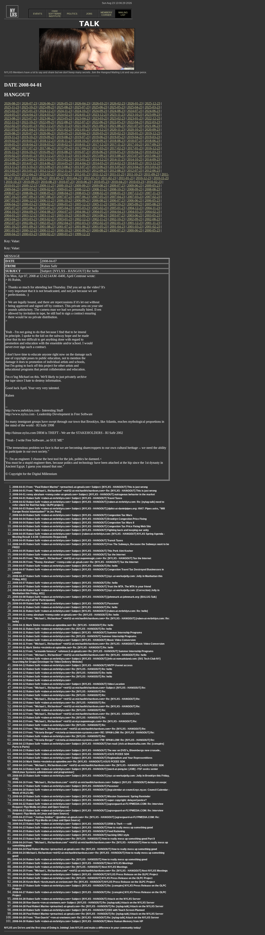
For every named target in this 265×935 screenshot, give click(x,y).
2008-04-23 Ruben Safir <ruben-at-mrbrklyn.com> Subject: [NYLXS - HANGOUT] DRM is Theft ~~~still (71, 823)
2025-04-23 (134, 107)
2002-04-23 (64, 223)
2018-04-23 (29, 144)
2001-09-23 (29, 226)
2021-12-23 (47, 126)
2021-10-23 (82, 126)
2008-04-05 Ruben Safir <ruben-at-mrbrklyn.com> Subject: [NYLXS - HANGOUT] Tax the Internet (68, 554)
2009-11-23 (46, 185)
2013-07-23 (82, 167)
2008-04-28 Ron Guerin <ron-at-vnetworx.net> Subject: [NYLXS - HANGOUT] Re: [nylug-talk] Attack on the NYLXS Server (83, 902)
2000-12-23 (29, 230)
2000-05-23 (152, 230)
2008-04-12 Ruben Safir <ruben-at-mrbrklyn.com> (41, 680)
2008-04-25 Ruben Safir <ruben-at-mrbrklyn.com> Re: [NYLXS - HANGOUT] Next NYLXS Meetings (70, 867)
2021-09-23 (99, 126)
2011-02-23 (108, 178)
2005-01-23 (117, 208)
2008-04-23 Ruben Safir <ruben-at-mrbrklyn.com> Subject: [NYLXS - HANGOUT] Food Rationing (68, 831)
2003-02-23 (47, 219)
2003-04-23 (11, 219)
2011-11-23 (117, 174)
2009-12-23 (29, 185)
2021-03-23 (47, 129)
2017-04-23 (82, 148)
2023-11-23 (117, 114)
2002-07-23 (11, 223)
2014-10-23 (134, 159)
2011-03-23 (91, 178)
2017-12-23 (99, 144)
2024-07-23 (134, 111)
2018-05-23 (11, 144)
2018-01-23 (82, 144)
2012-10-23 (82, 170)
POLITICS (72, 13)
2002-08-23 (152, 219)
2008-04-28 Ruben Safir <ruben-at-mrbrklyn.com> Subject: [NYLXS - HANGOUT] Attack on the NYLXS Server (76, 898)
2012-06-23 (152, 170)
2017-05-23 (64, 148)
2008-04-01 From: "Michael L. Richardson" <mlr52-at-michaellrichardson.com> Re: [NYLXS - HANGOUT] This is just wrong (84, 490)
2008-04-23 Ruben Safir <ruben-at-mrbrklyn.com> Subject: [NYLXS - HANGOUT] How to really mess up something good (82, 827)
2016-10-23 (29, 152)
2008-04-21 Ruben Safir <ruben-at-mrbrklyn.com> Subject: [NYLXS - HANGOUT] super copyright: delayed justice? (79, 800)
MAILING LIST (123, 13)
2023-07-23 (29, 118)
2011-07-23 (21, 178)
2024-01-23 (82, 114)
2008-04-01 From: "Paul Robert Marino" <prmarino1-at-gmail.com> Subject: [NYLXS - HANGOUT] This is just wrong (80, 487)
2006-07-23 (117, 200)
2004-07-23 (64, 211)
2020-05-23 (64, 133)
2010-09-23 (31, 182)
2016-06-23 (99, 152)
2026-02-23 (117, 103)
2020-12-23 (99, 129)
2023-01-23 (135, 118)
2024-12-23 (47, 111)
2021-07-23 (134, 126)
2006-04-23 (11, 204)
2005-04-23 (64, 208)
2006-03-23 (29, 204)
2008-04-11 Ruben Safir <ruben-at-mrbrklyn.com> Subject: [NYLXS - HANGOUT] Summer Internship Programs (77, 632)
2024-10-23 (82, 111)
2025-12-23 (152, 103)
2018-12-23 (47, 140)
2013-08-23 (64, 167)
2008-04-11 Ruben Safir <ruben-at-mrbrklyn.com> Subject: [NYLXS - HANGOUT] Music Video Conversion (74, 640)
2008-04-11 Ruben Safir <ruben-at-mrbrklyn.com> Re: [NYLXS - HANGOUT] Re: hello (62, 628)
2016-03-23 (152, 152)
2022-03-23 (152, 122)
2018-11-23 (64, 140)
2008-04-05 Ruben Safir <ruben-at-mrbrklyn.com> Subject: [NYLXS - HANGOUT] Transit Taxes (67, 540)
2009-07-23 (117, 185)
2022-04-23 (134, 122)
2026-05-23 (64, 103)
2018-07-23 (134, 140)
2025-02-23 (11, 111)
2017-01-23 (135, 148)
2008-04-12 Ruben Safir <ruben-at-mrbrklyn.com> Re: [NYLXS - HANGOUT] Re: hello (62, 669)
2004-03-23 (135, 211)
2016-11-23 (11, 152)
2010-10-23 (13, 182)
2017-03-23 (99, 148)
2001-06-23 (82, 226)
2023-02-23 (117, 118)
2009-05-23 (152, 185)
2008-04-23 (64, 193)
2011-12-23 (99, 174)
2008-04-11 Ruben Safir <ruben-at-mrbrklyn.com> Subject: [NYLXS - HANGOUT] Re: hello (64, 607)
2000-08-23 (99, 230)
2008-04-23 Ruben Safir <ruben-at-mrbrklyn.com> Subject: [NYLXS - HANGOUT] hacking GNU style (70, 835)
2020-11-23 (117, 129)
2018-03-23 (47, 144)
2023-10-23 (134, 114)
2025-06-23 (99, 107)
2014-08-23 (11, 163)
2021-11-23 (64, 126)
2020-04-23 (82, 133)
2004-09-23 (29, 211)
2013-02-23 (11, 170)
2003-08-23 (99, 215)
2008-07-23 (11, 193)
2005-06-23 (29, 208)
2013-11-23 (11, 167)
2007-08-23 (47, 196)
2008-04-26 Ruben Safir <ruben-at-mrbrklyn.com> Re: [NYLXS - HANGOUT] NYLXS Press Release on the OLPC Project (82, 878)
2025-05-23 (117, 107)
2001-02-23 (152, 226)
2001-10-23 (11, 226)
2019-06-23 (99, 137)
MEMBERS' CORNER (106, 13)
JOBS (89, 13)
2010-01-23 (11, 185)
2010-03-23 (136, 182)
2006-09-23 (82, 200)
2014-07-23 (29, 163)
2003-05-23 (152, 215)
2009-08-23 (99, 185)
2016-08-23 (64, 152)
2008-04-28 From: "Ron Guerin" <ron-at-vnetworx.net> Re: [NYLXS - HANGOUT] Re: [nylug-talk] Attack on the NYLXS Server (85, 917)
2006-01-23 (64, 204)
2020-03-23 (99, 133)
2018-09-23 (99, 140)
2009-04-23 (11, 189)
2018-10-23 (82, 140)
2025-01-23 (29, 111)
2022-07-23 (82, 122)
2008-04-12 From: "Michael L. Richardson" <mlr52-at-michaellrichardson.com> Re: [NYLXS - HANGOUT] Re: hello (79, 655)
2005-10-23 (117, 204)
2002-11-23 (99, 219)
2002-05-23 (47, 223)
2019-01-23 (29, 140)
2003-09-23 (82, 215)
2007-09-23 (29, 196)
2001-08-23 (47, 226)
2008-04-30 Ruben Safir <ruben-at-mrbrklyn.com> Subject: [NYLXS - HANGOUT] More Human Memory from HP (77, 921)
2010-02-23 (154, 182)
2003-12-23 (29, 215)
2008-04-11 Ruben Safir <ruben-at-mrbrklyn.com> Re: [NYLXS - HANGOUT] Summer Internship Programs (74, 636)
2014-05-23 (64, 163)
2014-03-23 (99, 163)
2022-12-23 (152, 118)
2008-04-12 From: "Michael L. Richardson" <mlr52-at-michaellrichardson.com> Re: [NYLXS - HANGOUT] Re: (76, 699)
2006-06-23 (134, 200)
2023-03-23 (99, 118)
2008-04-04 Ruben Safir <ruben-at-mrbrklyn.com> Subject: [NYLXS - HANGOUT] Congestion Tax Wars (72, 515)
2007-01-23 (11, 200)
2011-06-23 (39, 178)
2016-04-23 (134, 152)
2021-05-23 (11, 129)
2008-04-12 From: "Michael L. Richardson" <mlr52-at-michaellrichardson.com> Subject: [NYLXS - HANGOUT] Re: (79, 687)
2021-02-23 (64, 129)
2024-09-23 (99, 111)
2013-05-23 (117, 167)
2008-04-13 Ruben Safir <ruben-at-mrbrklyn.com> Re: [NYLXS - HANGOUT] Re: (59, 717)
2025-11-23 (11, 107)
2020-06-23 (47, 133)
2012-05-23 (11, 174)
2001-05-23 (99, 226)
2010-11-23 (161, 178)
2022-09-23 (46, 122)
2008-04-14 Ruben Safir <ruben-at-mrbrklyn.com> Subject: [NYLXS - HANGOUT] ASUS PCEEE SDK (70, 754)
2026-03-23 (99, 103)
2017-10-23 (134, 144)
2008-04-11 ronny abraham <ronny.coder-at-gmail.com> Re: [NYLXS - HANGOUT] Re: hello (65, 614)
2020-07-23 (29, 133)
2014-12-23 (99, 159)
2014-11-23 (117, 159)
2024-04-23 (29, 114)
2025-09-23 (46, 107)
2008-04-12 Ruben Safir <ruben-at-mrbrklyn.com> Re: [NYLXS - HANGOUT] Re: (59, 691)
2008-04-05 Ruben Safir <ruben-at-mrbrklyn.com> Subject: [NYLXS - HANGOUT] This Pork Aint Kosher (72, 550)
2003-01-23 (64, 219)
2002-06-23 (29, 223)
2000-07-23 (117, 230)
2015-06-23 (152, 155)
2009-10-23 (64, 185)
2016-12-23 (152, 148)
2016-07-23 (82, 152)
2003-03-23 (29, 219)
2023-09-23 (152, 114)
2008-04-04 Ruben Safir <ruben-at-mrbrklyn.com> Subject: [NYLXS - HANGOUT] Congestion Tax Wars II (73, 522)
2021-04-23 (29, 129)
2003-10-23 (64, 215)
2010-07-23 (66, 182)
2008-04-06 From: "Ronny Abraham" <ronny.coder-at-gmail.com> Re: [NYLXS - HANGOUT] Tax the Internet (75, 562)
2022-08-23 (64, 122)
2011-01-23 (126, 178)
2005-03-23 (82, 208)
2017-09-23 (152, 144)
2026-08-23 (11, 103)
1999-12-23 (82, 234)
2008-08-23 (152, 189)
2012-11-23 (64, 170)
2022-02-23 (11, 126)
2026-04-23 (82, 103)
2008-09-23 (134, 189)
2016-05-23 (117, 152)
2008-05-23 (47, 193)
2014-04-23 (82, 163)
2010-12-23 (143, 178)
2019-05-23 (117, 137)
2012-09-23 (99, 170)
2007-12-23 (135, 193)
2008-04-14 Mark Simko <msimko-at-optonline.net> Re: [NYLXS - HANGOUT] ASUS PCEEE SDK (68, 761)
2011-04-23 (73, 178)
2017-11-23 (117, 144)
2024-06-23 (152, 111)
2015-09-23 (99, 155)
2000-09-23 (82, 230)
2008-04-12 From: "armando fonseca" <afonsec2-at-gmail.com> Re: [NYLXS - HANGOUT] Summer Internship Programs (82, 651)
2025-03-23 (152, 107)
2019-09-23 (46, 137)
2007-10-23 (11, 196)
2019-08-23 (64, 137)
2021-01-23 (82, 129)
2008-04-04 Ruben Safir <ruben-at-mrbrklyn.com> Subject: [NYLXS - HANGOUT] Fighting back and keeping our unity (80, 530)
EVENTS (37, 13)
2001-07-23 (64, 226)
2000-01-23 (64, 234)
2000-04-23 (11, 234)
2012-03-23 (47, 174)
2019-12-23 (152, 133)
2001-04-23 (117, 226)
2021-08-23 (117, 126)
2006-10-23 (64, 200)
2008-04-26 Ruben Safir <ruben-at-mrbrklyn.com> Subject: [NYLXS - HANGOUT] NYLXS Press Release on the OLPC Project (85, 874)
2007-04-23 (117, 196)
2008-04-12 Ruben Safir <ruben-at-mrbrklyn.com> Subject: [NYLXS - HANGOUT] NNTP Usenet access (72, 665)
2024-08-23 (117, 111)
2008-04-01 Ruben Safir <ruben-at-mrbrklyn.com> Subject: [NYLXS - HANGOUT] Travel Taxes (67, 498)
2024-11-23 (64, 111)
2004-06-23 (82, 211)
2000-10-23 (64, 230)
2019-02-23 (11, 140)
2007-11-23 (152, 193)
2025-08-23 (64, 107)
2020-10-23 (134, 129)
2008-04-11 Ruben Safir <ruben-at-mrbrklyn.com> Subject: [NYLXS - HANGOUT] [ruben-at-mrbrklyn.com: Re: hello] (80, 611)
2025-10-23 (29, 107)
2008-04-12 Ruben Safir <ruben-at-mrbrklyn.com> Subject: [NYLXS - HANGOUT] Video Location (68, 684)
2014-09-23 (152, 159)
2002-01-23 (117, 223)
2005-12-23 (82, 204)
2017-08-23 (11, 148)
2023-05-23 (64, 118)
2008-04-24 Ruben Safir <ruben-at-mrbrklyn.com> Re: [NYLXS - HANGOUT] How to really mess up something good (79, 859)
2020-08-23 (11, 133)
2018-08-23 (117, 140)
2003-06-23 (134, 215)
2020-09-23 (152, 129)
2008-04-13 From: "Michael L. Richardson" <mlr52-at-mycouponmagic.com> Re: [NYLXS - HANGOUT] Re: (74, 721)
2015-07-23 (134, 155)
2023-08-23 (11, 118)
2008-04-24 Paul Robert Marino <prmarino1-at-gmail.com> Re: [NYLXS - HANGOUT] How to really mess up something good (84, 849)
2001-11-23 (152, 223)
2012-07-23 (134, 170)
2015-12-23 (47, 155)
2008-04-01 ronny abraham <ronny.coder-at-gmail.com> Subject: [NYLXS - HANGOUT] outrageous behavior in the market (83, 494)
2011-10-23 (134, 174)
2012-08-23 (117, 170)
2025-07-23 (82, 107)
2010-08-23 (48, 182)
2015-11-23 (64, 155)
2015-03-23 (47, 159)
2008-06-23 (29, 193)
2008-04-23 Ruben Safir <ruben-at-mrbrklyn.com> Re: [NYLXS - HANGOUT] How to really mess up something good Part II (83, 838)
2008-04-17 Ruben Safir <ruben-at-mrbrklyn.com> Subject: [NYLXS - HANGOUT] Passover (65, 786)
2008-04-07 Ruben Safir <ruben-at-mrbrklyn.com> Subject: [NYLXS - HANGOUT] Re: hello (65, 565)
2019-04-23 (134, 137)
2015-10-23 (82, 155)
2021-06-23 (152, 126)
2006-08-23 (99, 200)
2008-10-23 (117, 189)
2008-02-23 (99, 193)
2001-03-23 (135, 226)
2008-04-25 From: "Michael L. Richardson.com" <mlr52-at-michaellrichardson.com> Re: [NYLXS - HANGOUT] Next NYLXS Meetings (90, 870)
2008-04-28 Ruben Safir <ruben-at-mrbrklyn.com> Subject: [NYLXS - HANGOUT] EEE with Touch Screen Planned (78, 910)
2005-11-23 (99, 204)
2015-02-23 (64, 159)
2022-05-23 (117, 122)
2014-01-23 (135, 163)
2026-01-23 (135, 103)
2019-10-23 (29, 137)
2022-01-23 (29, 126)
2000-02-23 (47, 234)
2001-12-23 (135, 223)
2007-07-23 (64, 196)
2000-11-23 (46, 230)
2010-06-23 (83, 182)
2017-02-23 (117, 148)
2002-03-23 (82, 223)
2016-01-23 (29, 155)
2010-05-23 (101, 182)
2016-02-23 (11, 155)
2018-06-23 (152, 140)
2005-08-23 (152, 204)
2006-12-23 (29, 200)
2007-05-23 (99, 196)
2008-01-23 (117, 193)
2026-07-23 (29, 103)
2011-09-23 (151, 174)
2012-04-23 (29, 174)
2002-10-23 (117, 219)
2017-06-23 (47, 148)
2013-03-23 (152, 167)
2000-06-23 (134, 230)
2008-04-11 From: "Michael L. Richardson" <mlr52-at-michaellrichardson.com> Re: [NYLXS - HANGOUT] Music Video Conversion (88, 643)
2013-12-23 (152, 163)
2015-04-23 (29, 159)
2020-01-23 (135, 133)
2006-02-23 (47, 204)
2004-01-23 (11, 215)
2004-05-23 (99, 211)
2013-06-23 (99, 167)
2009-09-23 (82, 185)
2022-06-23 (99, 122)
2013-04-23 (134, 167)
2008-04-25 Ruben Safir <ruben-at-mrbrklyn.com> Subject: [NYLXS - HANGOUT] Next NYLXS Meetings (72, 863)
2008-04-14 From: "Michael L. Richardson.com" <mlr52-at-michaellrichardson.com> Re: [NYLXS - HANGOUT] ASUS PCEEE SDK (88, 765)
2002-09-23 (134, 219)
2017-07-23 (29, 148)
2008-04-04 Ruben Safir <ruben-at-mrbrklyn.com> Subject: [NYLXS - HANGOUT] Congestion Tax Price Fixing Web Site (81, 526)
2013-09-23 (46, 167)
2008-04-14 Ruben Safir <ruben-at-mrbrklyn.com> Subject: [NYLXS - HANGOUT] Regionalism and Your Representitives (82, 757)
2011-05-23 (56, 178)
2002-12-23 (82, 219)
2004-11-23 (152, 208)
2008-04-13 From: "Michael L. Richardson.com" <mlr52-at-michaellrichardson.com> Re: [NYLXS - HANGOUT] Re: (79, 728)
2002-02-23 (99, 223)
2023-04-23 (82, 118)
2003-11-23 (46, 215)
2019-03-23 (152, 137)
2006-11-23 (46, 200)
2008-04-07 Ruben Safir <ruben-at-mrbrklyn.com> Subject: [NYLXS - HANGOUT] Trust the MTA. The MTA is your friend (81, 586)
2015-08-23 (117, 155)
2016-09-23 (46, 152)
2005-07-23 (11, 208)
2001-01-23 (11, 230)
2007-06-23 (82, 196)
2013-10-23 (29, 167)
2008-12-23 (82, 189)
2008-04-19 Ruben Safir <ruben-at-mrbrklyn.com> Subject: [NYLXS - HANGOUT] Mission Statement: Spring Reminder (81, 796)
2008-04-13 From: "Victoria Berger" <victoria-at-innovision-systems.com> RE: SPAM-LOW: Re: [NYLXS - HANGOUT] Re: (83, 732)
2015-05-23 (11, 159)
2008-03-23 (82, 193)
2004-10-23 (11, 211)
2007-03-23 (135, 196)
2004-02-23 (152, 211)
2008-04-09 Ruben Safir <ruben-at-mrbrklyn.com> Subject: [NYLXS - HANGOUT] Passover (65, 603)
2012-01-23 (82, 174)
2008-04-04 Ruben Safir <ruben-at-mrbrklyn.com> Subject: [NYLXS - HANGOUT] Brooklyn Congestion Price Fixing (79, 518)
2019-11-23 (11, 137)
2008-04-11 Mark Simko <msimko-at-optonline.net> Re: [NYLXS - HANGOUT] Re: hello (62, 625)
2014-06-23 (47, 163)
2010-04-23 (118, 182)
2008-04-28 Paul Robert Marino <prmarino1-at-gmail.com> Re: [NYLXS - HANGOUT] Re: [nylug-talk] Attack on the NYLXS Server (87, 906)
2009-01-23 (64, 189)
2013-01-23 (29, 170)
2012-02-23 (64, 174)
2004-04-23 (117, 211)
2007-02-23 (152, 196)
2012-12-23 (47, 170)
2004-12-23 (135, 208)
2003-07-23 (117, 215)
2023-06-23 (47, 118)
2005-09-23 (134, 204)
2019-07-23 (82, 137)
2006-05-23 (152, 200)
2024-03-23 (47, 114)
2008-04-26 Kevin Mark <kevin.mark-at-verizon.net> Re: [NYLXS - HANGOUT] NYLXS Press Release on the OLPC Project (83, 881)
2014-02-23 (117, 163)
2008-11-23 (99, 189)
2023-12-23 (99, 114)
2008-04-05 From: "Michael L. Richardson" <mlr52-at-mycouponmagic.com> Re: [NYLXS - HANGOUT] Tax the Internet (81, 558)
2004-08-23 (47, 211)
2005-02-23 (99, 208)
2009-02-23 (47, 189)
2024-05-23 (11, 114)
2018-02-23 (64, 144)
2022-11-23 (11, 122)
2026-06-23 (47, 103)
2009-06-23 (134, 185)
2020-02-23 (117, 133)
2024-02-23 (64, 114)
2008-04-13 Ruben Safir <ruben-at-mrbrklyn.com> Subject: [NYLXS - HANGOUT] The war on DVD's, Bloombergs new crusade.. (86, 750)
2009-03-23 (29, 189)
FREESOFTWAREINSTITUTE (54, 13)
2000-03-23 (29, 234)
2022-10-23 (29, 122)
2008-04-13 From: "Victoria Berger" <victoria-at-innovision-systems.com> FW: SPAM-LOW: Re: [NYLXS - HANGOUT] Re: (83, 740)
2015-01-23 (82, 159)
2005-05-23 (47, 208)
